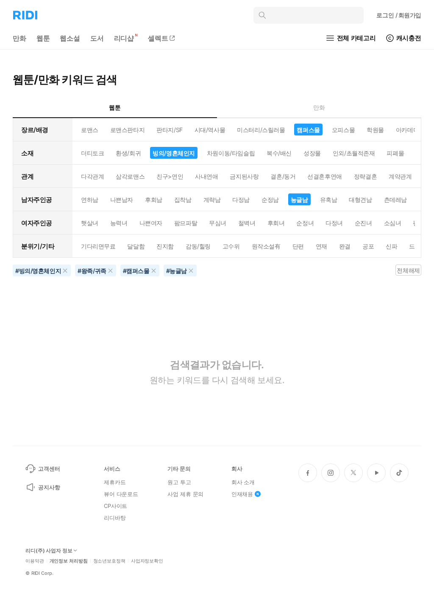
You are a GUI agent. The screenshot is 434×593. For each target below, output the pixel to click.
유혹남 (328, 199)
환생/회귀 (128, 153)
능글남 (299, 199)
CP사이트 (115, 505)
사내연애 (206, 176)
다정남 (241, 199)
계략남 (212, 199)
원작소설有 (266, 246)
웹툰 (43, 38)
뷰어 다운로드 (121, 494)
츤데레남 (395, 199)
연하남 (89, 199)
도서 (97, 38)
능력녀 (119, 222)
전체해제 (408, 270)
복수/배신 (279, 153)
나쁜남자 (121, 199)
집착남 (183, 199)
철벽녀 (247, 222)
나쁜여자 (150, 222)
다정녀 (334, 222)
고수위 (231, 246)
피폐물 (395, 153)
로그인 (398, 15)
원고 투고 (179, 482)
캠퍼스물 (308, 129)
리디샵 (124, 38)
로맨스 (89, 129)
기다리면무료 (98, 246)
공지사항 (49, 487)
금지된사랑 (244, 176)
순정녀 (305, 222)
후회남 (153, 199)
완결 (345, 246)
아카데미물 (410, 129)
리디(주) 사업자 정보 (48, 551)
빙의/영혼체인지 (174, 153)
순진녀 (363, 222)
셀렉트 (158, 38)
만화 (19, 38)
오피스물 (343, 129)
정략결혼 (365, 176)
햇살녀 (89, 222)
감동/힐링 (198, 246)
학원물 (375, 129)
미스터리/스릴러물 (261, 129)
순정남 (270, 199)
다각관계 (92, 176)
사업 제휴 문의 (185, 494)
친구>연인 (169, 176)
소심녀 (392, 222)
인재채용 (242, 494)
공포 (368, 246)
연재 (321, 246)
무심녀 (217, 222)
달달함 (136, 246)
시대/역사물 (210, 129)
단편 (298, 246)
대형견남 (360, 199)
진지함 (165, 246)
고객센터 (49, 468)
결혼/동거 (282, 176)
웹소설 (70, 38)
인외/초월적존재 (354, 153)
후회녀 (276, 222)
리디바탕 (114, 517)
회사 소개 (243, 482)
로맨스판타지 (127, 129)
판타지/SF (169, 129)
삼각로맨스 (130, 176)
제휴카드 (114, 482)
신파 (391, 246)
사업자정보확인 (147, 561)
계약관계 (400, 176)
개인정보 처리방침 (69, 561)
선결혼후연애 (324, 176)
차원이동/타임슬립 (231, 153)
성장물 (312, 153)
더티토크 (92, 153)
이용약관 (34, 561)
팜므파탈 (185, 222)
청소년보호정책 (109, 561)
